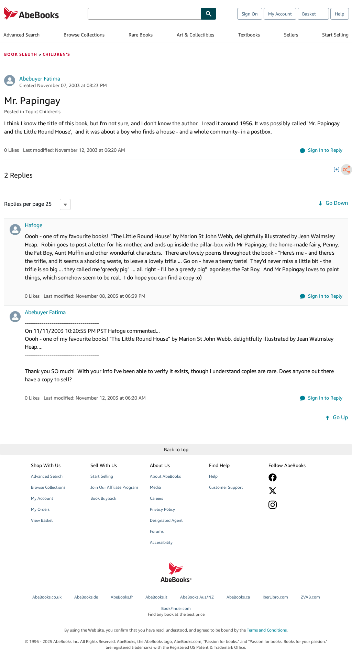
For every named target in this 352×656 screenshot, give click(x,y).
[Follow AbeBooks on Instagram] (294, 504)
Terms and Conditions (267, 630)
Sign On (250, 14)
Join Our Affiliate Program (114, 487)
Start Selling (335, 35)
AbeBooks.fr (122, 597)
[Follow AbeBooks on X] (294, 491)
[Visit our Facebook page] (294, 477)
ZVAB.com (310, 597)
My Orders (40, 509)
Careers (156, 498)
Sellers (291, 35)
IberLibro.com (275, 597)
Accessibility (161, 542)
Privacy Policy (162, 509)
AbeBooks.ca (238, 597)
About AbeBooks (165, 476)
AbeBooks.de (86, 597)
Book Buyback (103, 498)
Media (155, 487)
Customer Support (226, 487)
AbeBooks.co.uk (47, 597)
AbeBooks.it (156, 597)
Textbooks (249, 35)
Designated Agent (166, 520)
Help (339, 14)
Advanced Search (21, 35)
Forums (157, 531)
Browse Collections (84, 35)
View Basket (42, 520)
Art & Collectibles (195, 35)
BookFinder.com (176, 611)
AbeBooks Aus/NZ (197, 597)
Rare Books (141, 35)
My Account (280, 14)
